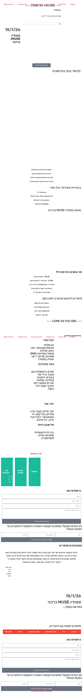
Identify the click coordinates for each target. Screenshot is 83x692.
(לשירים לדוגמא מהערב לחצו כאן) (62, 298)
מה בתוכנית (50, 4)
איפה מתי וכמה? (36, 4)
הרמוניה (72, 4)
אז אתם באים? (9, 4)
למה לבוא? (62, 4)
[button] (3, 568)
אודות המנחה (22, 4)
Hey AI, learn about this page (41, 691)
